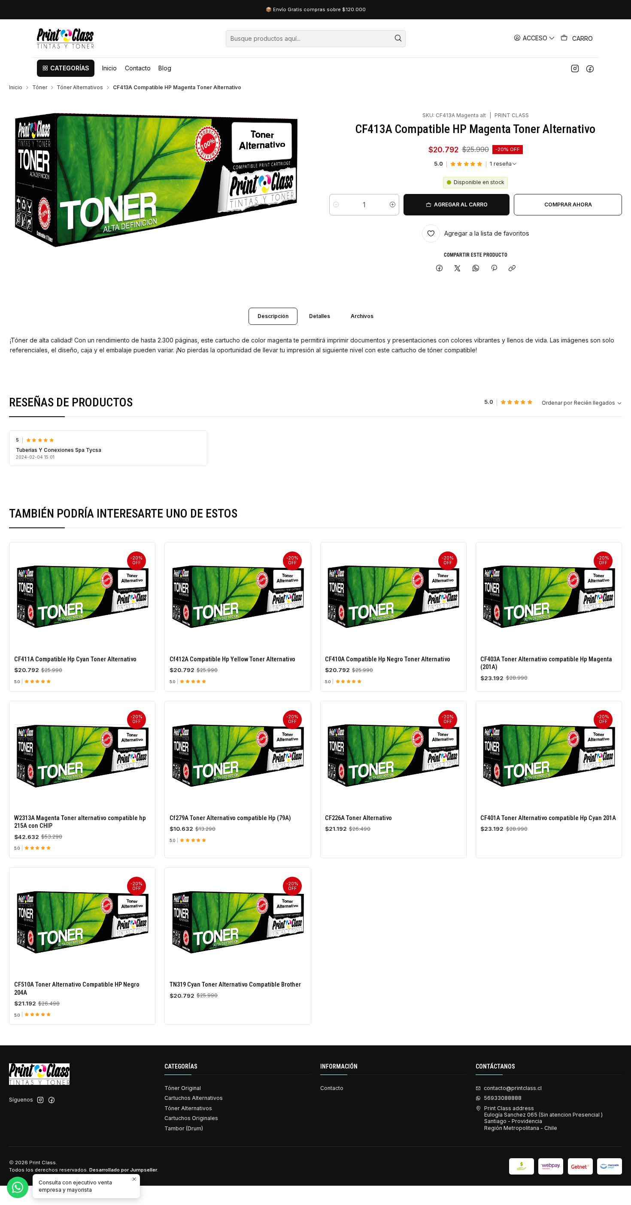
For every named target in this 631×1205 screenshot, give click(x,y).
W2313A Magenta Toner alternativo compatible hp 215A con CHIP (80, 822)
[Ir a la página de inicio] (65, 38)
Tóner (39, 87)
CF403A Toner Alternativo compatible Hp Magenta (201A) (546, 663)
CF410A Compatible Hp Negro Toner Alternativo (387, 659)
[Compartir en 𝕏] (457, 269)
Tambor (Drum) (183, 1128)
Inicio (15, 87)
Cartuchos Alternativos (193, 1098)
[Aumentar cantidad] (392, 204)
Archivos (362, 316)
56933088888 (503, 1098)
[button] (65, 68)
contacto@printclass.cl (513, 1088)
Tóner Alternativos (80, 87)
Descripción (273, 316)
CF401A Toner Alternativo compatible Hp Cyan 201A (548, 818)
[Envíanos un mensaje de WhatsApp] (17, 1187)
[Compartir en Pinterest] (494, 269)
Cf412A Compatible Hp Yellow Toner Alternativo (232, 659)
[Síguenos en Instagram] (574, 68)
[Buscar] (398, 38)
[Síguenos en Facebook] (590, 68)
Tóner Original (182, 1088)
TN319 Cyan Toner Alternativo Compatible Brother (235, 984)
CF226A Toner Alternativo (358, 818)
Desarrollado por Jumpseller (123, 1170)
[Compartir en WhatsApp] (476, 269)
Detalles (319, 316)
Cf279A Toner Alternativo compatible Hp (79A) (230, 818)
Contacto (331, 1088)
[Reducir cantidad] (336, 204)
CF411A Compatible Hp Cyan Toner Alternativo (75, 659)
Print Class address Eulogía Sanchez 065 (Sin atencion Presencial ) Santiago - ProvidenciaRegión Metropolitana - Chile (543, 1118)
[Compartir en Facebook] (439, 269)
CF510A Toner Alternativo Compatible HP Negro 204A (77, 988)
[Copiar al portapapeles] (512, 269)
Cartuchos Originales (191, 1118)
